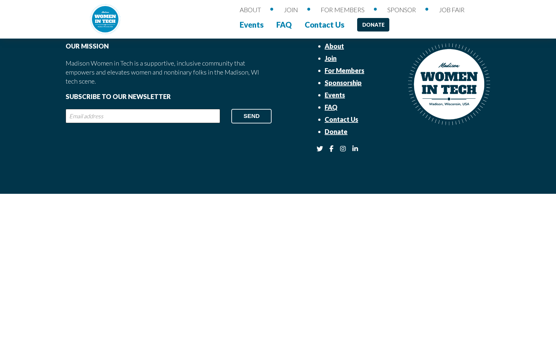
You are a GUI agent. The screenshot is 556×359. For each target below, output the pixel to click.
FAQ (284, 24)
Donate (373, 25)
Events (252, 24)
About (250, 9)
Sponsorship (343, 82)
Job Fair (452, 9)
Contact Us (324, 24)
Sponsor (401, 9)
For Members (343, 9)
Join (291, 9)
